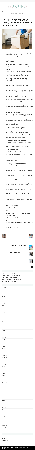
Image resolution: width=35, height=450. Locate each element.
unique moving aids (27, 90)
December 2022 (4, 355)
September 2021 (4, 389)
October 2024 (4, 305)
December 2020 (4, 409)
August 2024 (4, 310)
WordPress (3, 448)
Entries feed (4, 438)
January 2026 (4, 287)
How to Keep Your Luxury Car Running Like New (9, 281)
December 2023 (4, 328)
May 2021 (3, 398)
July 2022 (3, 366)
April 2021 (3, 400)
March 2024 (4, 321)
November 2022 (4, 357)
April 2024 (3, 319)
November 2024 (4, 303)
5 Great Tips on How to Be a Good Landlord (18, 245)
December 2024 (4, 301)
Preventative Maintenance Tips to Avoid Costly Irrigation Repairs (11, 275)
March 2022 (4, 375)
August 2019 (4, 427)
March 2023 (4, 348)
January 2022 (4, 380)
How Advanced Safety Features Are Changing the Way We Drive (11, 279)
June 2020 (3, 418)
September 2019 (4, 425)
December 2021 (4, 382)
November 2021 (4, 384)
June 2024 (3, 314)
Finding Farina (9, 447)
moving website (14, 202)
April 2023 (3, 346)
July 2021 (3, 393)
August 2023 (4, 337)
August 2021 (4, 391)
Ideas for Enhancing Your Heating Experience (18, 259)
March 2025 (4, 294)
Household (3, 245)
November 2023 (4, 330)
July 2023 (3, 339)
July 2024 (3, 312)
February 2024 (4, 323)
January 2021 (4, 407)
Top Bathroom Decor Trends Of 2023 (16, 252)
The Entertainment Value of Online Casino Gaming (9, 273)
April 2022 (3, 373)
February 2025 (4, 296)
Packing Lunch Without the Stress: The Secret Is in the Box (10, 277)
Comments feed (5, 440)
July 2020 (3, 416)
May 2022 (3, 371)
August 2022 (4, 364)
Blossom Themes (25, 447)
